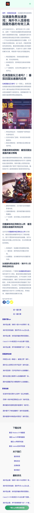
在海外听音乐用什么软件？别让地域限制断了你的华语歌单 (17, 394)
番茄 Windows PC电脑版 (17, 432)
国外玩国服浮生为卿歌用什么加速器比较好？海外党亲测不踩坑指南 (17, 382)
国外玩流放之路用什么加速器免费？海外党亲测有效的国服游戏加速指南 (17, 376)
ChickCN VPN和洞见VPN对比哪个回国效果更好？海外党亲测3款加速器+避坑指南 (17, 341)
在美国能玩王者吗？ (9, 84)
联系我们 (17, 470)
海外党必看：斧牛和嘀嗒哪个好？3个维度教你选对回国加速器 (17, 347)
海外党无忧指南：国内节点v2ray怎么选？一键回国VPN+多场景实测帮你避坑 (17, 330)
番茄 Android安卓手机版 (17, 446)
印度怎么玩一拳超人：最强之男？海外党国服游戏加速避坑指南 (17, 359)
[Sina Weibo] (11, 302)
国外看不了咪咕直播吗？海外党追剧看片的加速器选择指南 (17, 411)
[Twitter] (8, 302)
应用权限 (17, 465)
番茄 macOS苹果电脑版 (17, 437)
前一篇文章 (17, 310)
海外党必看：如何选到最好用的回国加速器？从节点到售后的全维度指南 (17, 336)
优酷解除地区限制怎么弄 (16, 232)
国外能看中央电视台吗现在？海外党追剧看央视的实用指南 (17, 416)
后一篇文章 (17, 314)
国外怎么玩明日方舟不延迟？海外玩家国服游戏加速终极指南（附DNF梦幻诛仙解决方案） (17, 365)
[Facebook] (4, 302)
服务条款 (17, 456)
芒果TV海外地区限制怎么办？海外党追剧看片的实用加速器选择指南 (17, 399)
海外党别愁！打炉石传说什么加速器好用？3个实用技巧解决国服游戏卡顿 (17, 370)
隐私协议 (17, 461)
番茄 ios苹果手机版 (17, 441)
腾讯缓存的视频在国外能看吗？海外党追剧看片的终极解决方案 (17, 405)
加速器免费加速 (24, 271)
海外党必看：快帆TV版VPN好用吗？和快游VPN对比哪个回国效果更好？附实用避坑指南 (17, 324)
